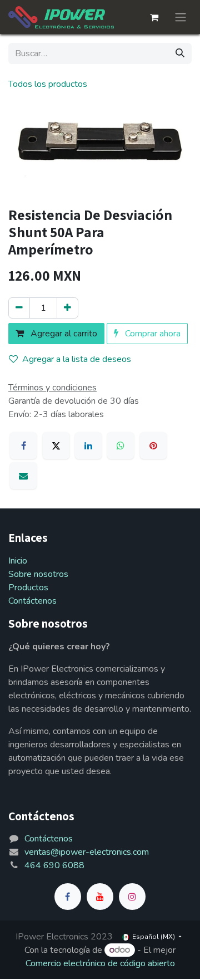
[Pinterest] (153, 445)
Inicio (17, 561)
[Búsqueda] (180, 53)
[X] (56, 445)
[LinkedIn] (88, 445)
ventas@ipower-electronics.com (86, 852)
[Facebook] (23, 445)
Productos (28, 587)
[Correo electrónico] (23, 475)
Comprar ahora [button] (152, 333)
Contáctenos (32, 601)
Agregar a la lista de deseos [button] (76, 359)
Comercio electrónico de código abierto (100, 963)
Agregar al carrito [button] (62, 333)
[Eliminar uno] (19, 308)
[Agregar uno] (67, 308)
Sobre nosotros (38, 574)
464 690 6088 (54, 865)
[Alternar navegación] (180, 17)
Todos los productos (47, 84)
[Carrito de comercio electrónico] (154, 17)
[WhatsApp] (120, 445)
